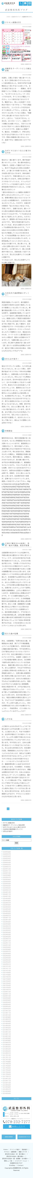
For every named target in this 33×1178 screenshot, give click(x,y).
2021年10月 (7, 970)
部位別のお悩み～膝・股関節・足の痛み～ (15, 1158)
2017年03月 (7, 1072)
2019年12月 (7, 1010)
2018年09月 (7, 1038)
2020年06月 (7, 1000)
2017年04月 (7, 1070)
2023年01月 (7, 938)
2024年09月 (7, 898)
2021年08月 (7, 974)
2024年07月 (7, 902)
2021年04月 (7, 983)
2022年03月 (7, 960)
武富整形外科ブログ (16, 1163)
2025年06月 (7, 879)
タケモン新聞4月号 (13, 22)
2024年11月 (7, 894)
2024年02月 (7, 913)
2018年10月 (7, 1036)
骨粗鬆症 (9, 431)
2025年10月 (7, 873)
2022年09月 (7, 947)
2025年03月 (7, 885)
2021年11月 (7, 968)
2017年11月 (7, 1057)
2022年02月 (7, 962)
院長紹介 (25, 1149)
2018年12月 (7, 1032)
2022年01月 (7, 964)
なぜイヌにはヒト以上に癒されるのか (14, 827)
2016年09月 (7, 1085)
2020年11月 (7, 994)
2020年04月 (7, 1004)
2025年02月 (7, 888)
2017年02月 (7, 1074)
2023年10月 (7, 919)
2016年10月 (7, 1083)
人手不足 (9, 719)
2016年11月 (7, 1080)
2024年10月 (7, 896)
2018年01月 (7, 1053)
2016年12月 (7, 1078)
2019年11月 (7, 1013)
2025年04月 (7, 883)
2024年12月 (7, 892)
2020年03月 (7, 1006)
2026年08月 (7, 852)
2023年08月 (7, 924)
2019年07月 (7, 1019)
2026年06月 (7, 856)
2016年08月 (7, 1087)
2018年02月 (7, 1051)
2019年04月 (7, 1023)
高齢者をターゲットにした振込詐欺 (14, 825)
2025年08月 (7, 875)
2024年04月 (7, 909)
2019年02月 (7, 1027)
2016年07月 (7, 1089)
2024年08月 (7, 900)
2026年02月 (7, 864)
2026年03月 (7, 862)
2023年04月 (7, 932)
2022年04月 (7, 958)
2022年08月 (7, 949)
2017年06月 (7, 1066)
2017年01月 (7, 1076)
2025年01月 (7, 890)
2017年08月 (7, 1061)
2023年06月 (7, 928)
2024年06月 (7, 905)
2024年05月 (7, 907)
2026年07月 (7, 854)
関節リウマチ (23, 1151)
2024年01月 (7, 915)
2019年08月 (7, 1017)
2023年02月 (7, 936)
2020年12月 (7, 991)
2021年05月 (7, 981)
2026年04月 (7, 860)
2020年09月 (7, 998)
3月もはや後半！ (12, 359)
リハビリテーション (21, 1161)
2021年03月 (7, 985)
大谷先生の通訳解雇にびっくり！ (13, 829)
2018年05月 (7, 1046)
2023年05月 (7, 930)
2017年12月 (7, 1055)
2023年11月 (7, 917)
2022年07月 (7, 951)
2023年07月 (7, 926)
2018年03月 (7, 1049)
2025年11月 (7, 871)
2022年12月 (7, 941)
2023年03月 (7, 934)
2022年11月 (7, 943)
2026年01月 (7, 866)
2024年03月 (7, 911)
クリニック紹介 (15, 1149)
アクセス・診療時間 (10, 1151)
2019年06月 (7, 1021)
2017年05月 (7, 1068)
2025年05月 (7, 881)
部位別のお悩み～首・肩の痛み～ (15, 1154)
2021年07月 (7, 977)
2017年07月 (7, 1063)
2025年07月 (7, 877)
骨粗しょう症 (8, 1161)
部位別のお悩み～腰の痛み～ (16, 1156)
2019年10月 (7, 1015)
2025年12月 (7, 869)
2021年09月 (7, 972)
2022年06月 (7, 953)
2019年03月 (7, 1025)
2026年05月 (7, 858)
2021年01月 (7, 989)
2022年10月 (7, 945)
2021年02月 (7, 987)
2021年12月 (7, 966)
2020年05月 (7, 1002)
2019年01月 (7, 1029)
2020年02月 (7, 1008)
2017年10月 (7, 1059)
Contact (20, 1165)
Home (5, 1149)
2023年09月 (7, 922)
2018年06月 (7, 1044)
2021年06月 (7, 979)
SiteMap (12, 1165)
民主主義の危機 (11, 633)
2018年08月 (7, 1040)
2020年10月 (7, 996)
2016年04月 (7, 1093)
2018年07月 (7, 1042)
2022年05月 (7, 955)
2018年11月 (7, 1034)
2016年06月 (7, 1091)
